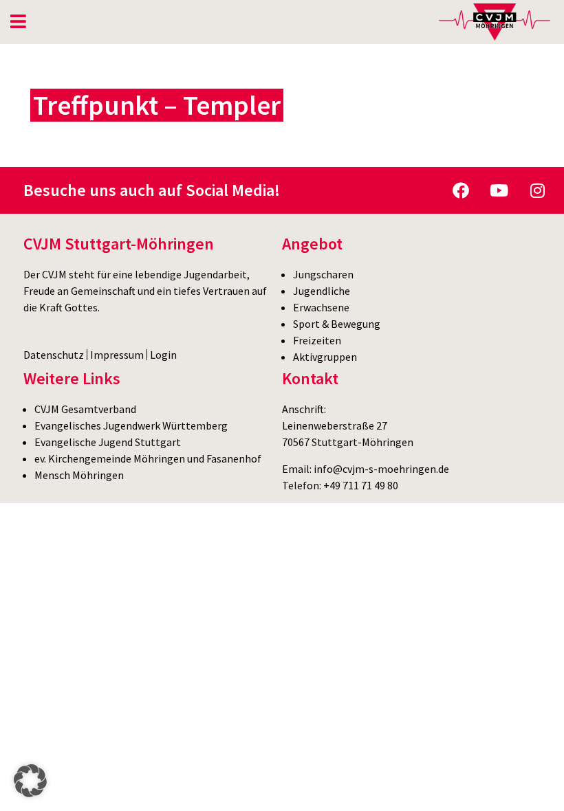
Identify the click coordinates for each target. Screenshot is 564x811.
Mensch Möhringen (79, 475)
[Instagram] (537, 190)
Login (163, 355)
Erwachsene (321, 307)
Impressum (117, 355)
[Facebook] (460, 190)
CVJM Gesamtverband (85, 409)
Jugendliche (321, 291)
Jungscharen (323, 274)
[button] (30, 781)
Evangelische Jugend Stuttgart (107, 442)
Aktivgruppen (325, 357)
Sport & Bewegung (336, 324)
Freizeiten (317, 340)
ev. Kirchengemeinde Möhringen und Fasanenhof (147, 458)
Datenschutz (53, 355)
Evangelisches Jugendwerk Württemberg (131, 425)
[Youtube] (499, 190)
